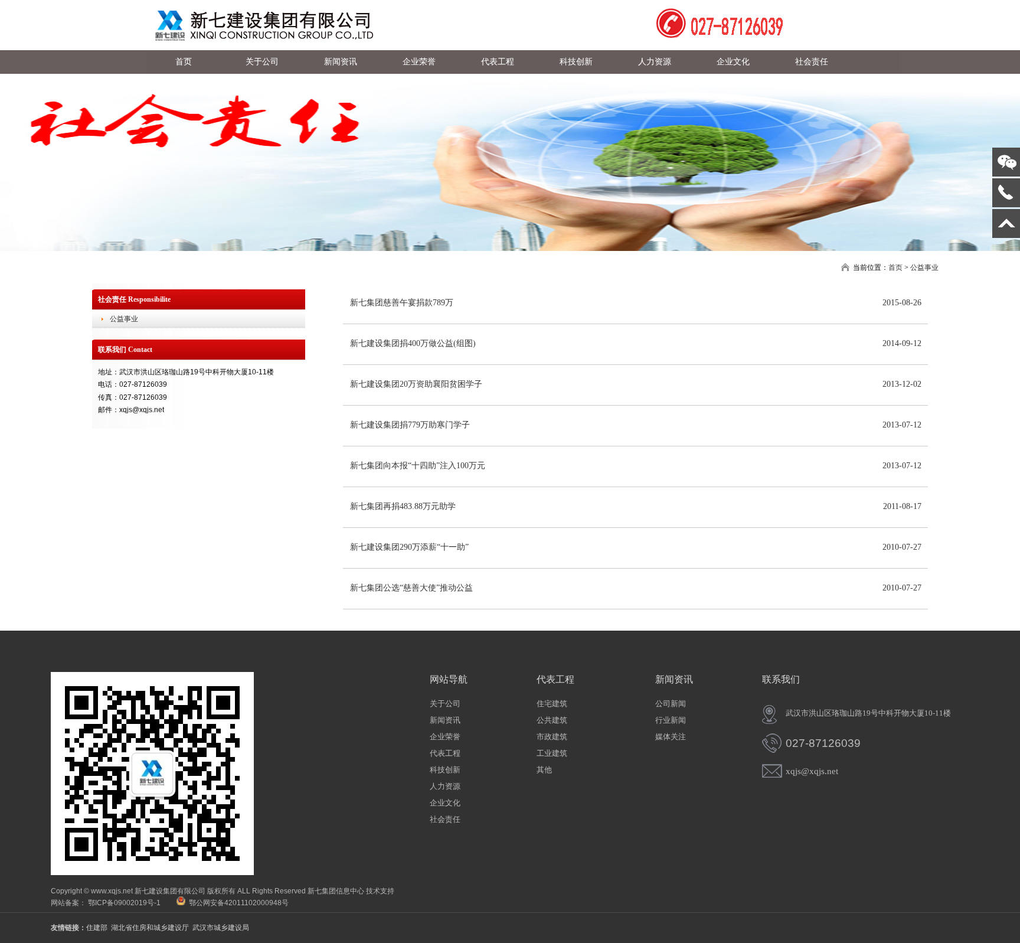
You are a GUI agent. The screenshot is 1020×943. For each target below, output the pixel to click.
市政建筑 (552, 736)
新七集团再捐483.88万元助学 (403, 506)
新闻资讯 (445, 720)
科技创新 (445, 769)
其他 (544, 769)
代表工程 (445, 753)
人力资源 (445, 786)
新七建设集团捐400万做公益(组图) (413, 343)
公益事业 (924, 267)
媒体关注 (670, 736)
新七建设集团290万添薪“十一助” (409, 547)
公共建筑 (552, 720)
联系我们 (781, 679)
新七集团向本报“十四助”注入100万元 (417, 465)
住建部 (96, 928)
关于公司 (445, 703)
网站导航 (449, 679)
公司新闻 (670, 703)
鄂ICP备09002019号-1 (124, 903)
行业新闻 (670, 720)
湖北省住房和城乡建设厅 (150, 928)
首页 (895, 267)
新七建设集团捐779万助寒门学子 (410, 424)
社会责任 (445, 819)
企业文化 (445, 802)
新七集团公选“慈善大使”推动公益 (411, 587)
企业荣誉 (445, 736)
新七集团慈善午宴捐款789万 (401, 302)
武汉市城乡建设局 (220, 928)
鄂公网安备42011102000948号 (237, 903)
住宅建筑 (552, 703)
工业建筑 (552, 753)
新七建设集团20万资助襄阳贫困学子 (416, 384)
